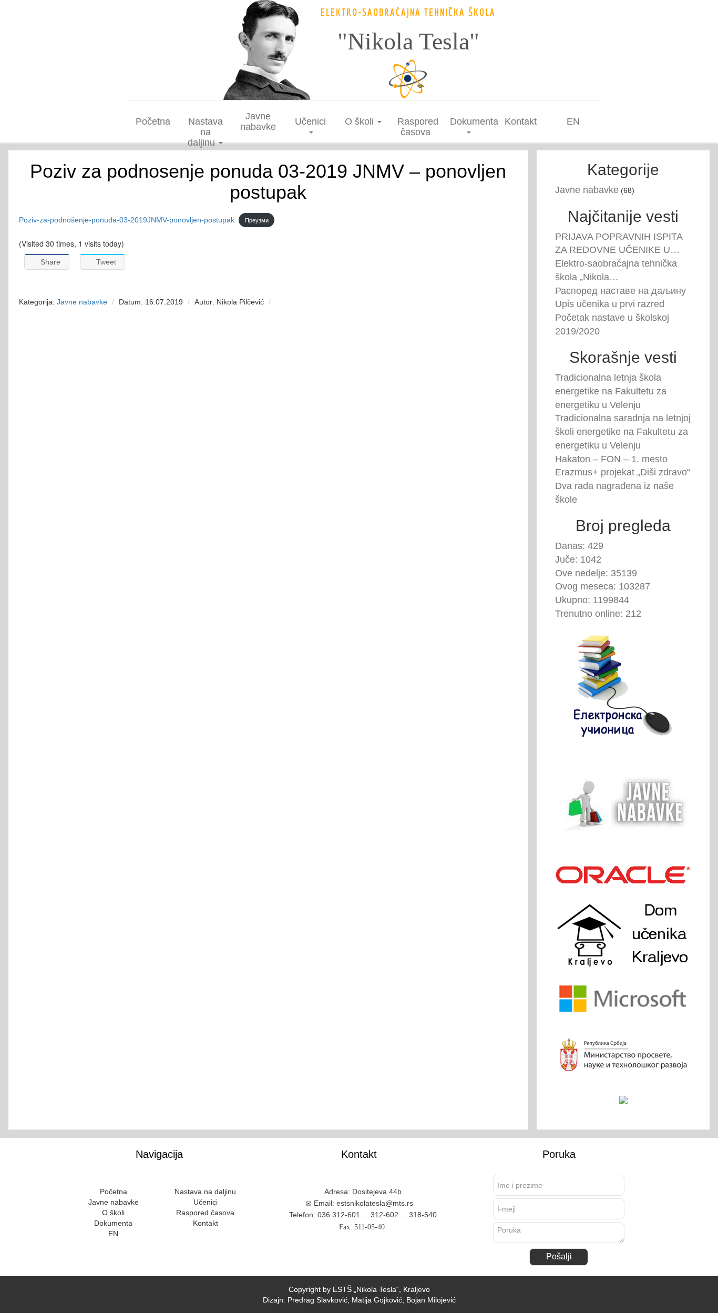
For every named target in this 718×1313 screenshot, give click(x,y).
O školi (360, 121)
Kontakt (521, 121)
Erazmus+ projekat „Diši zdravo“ (622, 472)
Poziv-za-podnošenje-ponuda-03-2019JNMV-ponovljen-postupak (126, 220)
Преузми (257, 220)
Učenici (310, 121)
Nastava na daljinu (205, 132)
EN (573, 121)
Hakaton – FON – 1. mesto (611, 459)
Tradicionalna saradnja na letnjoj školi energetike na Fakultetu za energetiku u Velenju (623, 431)
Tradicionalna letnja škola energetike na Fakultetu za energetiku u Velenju (610, 391)
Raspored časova (417, 126)
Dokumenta (472, 121)
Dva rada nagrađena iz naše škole (614, 493)
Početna (153, 121)
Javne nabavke (258, 121)
